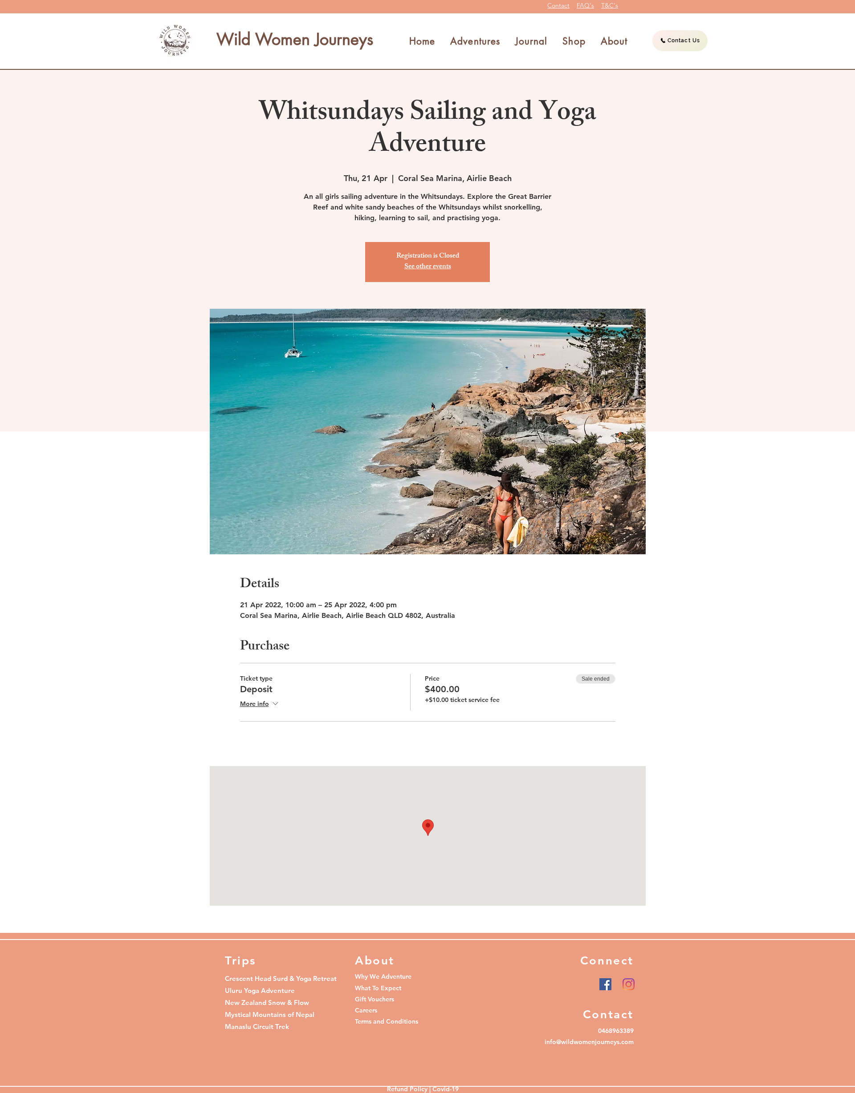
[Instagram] (629, 984)
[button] (475, 41)
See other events (427, 267)
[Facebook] (605, 984)
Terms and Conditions (386, 1021)
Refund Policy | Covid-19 (423, 1089)
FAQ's (585, 5)
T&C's (609, 5)
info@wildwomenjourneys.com (589, 1042)
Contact (558, 5)
